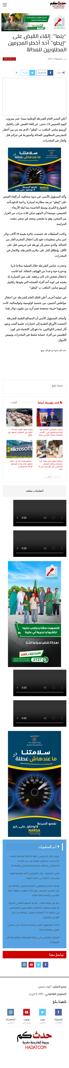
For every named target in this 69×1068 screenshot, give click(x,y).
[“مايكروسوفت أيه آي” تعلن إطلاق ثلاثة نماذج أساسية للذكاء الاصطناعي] (19, 449)
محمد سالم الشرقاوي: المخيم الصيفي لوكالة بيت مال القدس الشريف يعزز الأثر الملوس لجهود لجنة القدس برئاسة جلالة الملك (33, 891)
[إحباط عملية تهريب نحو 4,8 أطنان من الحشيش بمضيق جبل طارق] (19, 417)
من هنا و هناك (9, 59)
